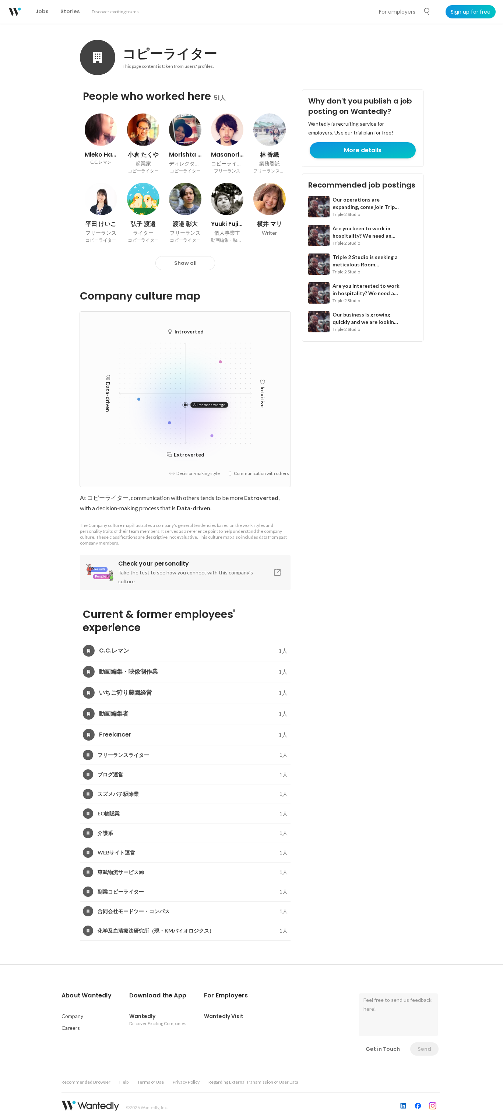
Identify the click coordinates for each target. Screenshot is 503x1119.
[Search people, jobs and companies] (427, 11)
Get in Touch (383, 1049)
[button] (86, 995)
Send (424, 1049)
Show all (185, 263)
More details (362, 150)
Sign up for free (470, 11)
